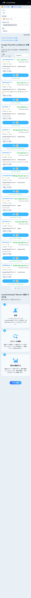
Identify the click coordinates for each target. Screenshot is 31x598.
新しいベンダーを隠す (6, 56)
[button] (16, 25)
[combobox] (17, 25)
